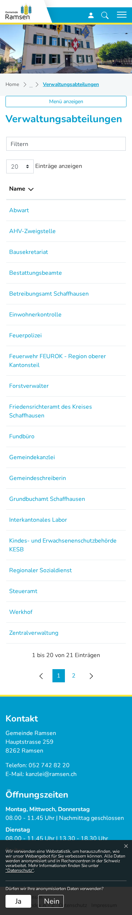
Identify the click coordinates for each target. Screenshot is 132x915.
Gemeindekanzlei (32, 457)
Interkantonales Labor (38, 520)
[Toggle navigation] (119, 14)
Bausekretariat (28, 252)
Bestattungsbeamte (35, 273)
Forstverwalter (29, 386)
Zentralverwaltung (33, 633)
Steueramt (23, 591)
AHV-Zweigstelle (32, 231)
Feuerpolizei (25, 335)
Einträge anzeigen (58, 166)
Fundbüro (21, 436)
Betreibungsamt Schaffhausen (49, 294)
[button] (105, 15)
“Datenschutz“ (20, 870)
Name (17, 189)
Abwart (19, 210)
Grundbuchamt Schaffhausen (47, 499)
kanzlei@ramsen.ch (51, 774)
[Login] (91, 15)
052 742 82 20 (49, 765)
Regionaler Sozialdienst (40, 570)
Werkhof (20, 612)
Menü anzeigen (66, 101)
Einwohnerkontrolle (35, 315)
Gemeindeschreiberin (37, 478)
